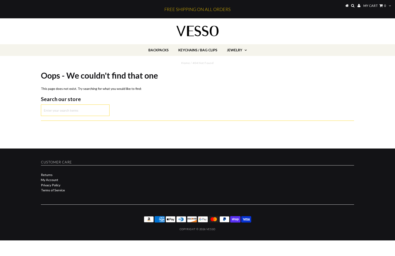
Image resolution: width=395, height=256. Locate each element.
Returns (47, 175)
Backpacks (158, 50)
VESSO (210, 229)
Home (185, 63)
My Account (49, 180)
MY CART (374, 6)
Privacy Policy (50, 185)
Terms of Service (53, 190)
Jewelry (234, 50)
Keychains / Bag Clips (197, 50)
